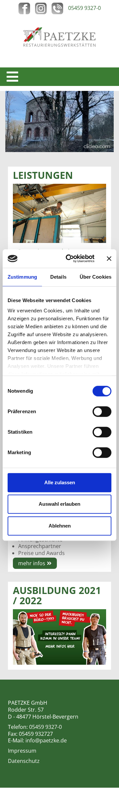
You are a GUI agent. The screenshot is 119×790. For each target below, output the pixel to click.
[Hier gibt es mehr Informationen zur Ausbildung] (59, 636)
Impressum (22, 750)
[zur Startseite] (59, 36)
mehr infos (31, 563)
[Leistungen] (59, 212)
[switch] (102, 411)
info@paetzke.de (46, 740)
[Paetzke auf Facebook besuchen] (27, 8)
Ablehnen (60, 526)
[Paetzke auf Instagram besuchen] (43, 8)
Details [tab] (58, 277)
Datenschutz (24, 761)
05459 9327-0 (84, 8)
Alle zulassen (59, 482)
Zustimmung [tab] (22, 277)
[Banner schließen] (109, 258)
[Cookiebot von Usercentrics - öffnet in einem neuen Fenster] (70, 258)
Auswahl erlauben (59, 504)
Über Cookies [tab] (95, 277)
